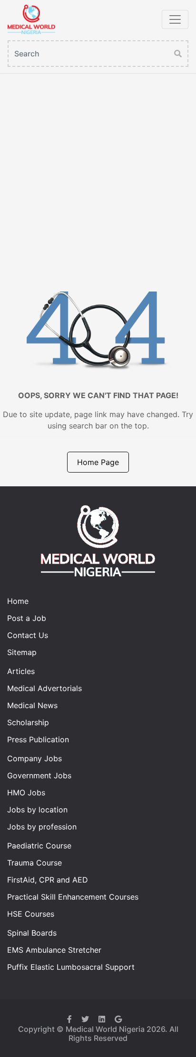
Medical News (32, 705)
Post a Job (26, 618)
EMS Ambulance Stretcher (54, 950)
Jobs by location (37, 809)
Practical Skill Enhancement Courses (72, 897)
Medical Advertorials (44, 688)
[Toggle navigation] (175, 19)
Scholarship (28, 722)
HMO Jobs (26, 792)
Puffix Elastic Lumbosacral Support (71, 967)
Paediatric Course (39, 845)
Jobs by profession (42, 826)
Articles (21, 671)
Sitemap (22, 652)
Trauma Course (34, 862)
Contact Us (27, 635)
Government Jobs (39, 775)
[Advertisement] (98, 175)
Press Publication (38, 739)
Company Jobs (34, 758)
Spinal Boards (32, 933)
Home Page (98, 462)
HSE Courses (30, 914)
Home (18, 601)
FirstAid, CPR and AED (47, 879)
